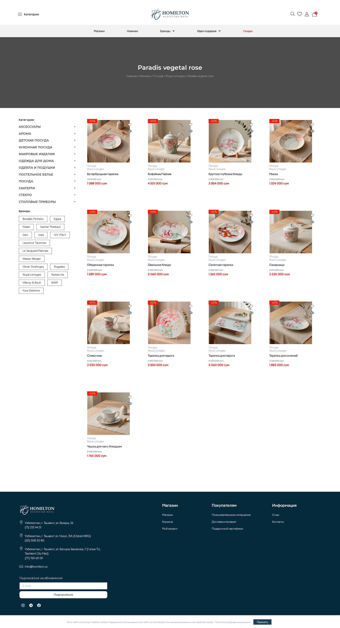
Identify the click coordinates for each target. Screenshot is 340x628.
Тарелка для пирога (161, 355)
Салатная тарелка (221, 265)
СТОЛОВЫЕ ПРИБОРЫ (37, 202)
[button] (292, 14)
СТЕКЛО (25, 195)
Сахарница (276, 265)
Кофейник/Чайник (160, 174)
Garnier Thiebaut (50, 227)
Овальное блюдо (159, 265)
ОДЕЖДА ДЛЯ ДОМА (36, 161)
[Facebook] (38, 605)
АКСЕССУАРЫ (30, 127)
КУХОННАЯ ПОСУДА (35, 147)
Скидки (248, 31)
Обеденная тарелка (100, 265)
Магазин (99, 31)
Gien (25, 234)
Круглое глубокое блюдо (225, 174)
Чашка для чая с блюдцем (104, 446)
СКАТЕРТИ (27, 188)
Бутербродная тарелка (102, 174)
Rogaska (59, 266)
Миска (273, 174)
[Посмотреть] (130, 131)
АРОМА (25, 133)
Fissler (26, 227)
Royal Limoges (175, 76)
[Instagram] (23, 605)
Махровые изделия (37, 154)
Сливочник (94, 355)
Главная (131, 76)
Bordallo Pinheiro (33, 219)
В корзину (111, 190)
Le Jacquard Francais (35, 250)
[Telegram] (31, 605)
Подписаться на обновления (41, 578)
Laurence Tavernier (34, 242)
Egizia (57, 219)
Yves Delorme (31, 290)
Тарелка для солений (283, 355)
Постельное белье (36, 174)
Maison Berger (31, 258)
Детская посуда (34, 140)
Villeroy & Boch (31, 282)
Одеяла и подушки (37, 167)
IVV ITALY (60, 234)
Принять (262, 622)
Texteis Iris (57, 274)
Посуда (158, 76)
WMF (54, 282)
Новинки (132, 31)
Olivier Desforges (33, 266)
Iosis (41, 234)
